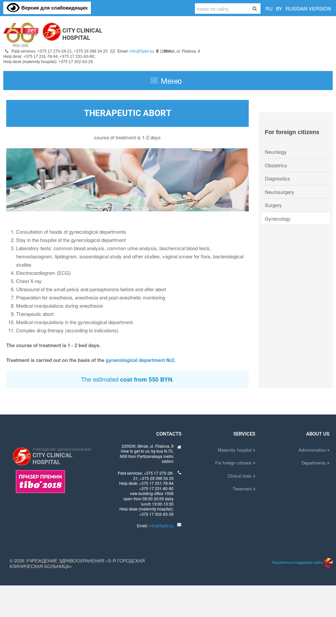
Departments (314, 463)
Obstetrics (276, 165)
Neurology (276, 151)
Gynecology (278, 218)
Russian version (308, 8)
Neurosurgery (279, 191)
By (279, 8)
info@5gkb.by (142, 51)
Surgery (273, 205)
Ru (269, 8)
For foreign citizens (234, 463)
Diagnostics (277, 178)
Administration (313, 450)
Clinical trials (240, 476)
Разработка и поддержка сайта (297, 562)
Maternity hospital (235, 450)
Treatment (243, 489)
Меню (171, 80)
